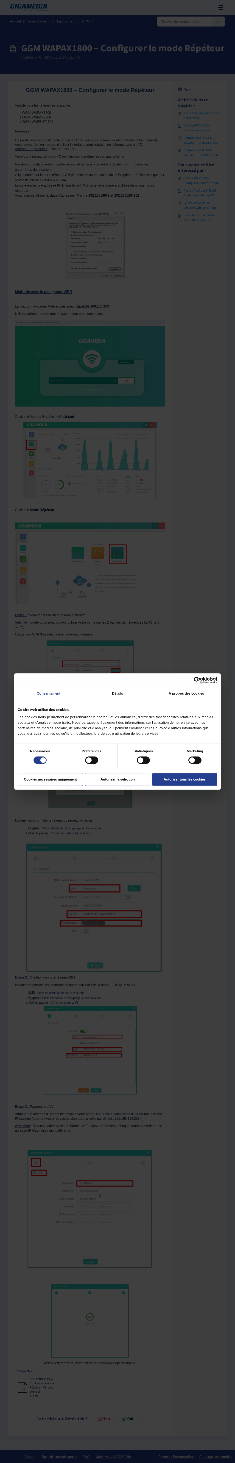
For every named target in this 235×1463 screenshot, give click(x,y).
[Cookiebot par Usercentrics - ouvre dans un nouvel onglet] (197, 680)
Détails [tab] (117, 693)
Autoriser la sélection (118, 779)
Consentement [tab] (48, 693)
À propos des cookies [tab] (186, 693)
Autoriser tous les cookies (185, 779)
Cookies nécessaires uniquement (50, 779)
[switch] (91, 760)
